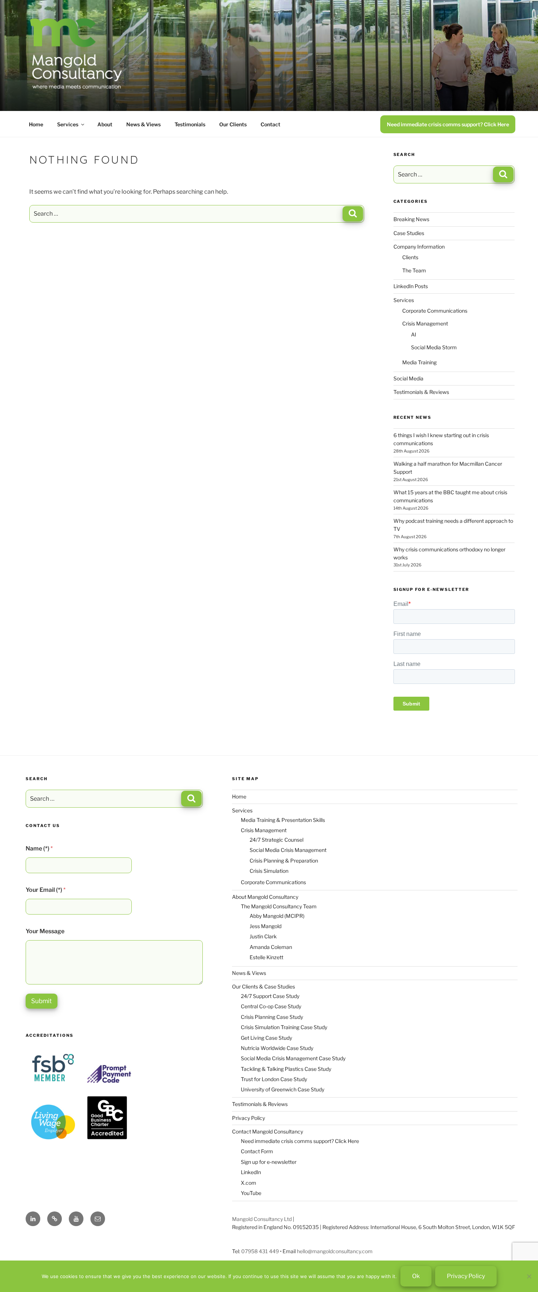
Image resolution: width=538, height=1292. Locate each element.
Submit (41, 1001)
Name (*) (39, 848)
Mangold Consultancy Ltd (262, 1219)
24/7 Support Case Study (270, 996)
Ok (416, 1276)
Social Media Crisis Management (288, 850)
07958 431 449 (260, 1251)
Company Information (419, 246)
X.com (248, 1183)
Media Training (419, 362)
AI (413, 334)
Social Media (408, 378)
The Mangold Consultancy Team (279, 906)
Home (36, 124)
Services (67, 124)
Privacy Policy (248, 1118)
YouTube (251, 1193)
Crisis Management (425, 323)
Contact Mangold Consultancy (267, 1131)
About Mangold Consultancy (265, 897)
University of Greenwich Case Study (282, 1089)
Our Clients (233, 124)
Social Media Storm (434, 347)
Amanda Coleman (271, 947)
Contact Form (257, 1151)
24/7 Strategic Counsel (276, 840)
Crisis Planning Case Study (272, 1017)
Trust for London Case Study (274, 1079)
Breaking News (411, 219)
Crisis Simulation (269, 871)
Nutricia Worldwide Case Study (277, 1048)
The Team (414, 270)
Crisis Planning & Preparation (284, 860)
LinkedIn (251, 1172)
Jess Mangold (265, 926)
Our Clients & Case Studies (263, 986)
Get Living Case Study (266, 1038)
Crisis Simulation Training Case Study (284, 1027)
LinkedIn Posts (410, 286)
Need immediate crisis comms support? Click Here (448, 124)
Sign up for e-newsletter (268, 1162)
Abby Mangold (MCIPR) (277, 916)
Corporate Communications (434, 311)
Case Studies (408, 233)
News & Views (143, 124)
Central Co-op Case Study (271, 1006)
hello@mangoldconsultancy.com (335, 1251)
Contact (270, 124)
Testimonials (190, 124)
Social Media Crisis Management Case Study (293, 1058)
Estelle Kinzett (266, 957)
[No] (529, 1276)
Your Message (45, 931)
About (104, 124)
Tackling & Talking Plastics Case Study (286, 1069)
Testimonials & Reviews (421, 392)
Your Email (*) (46, 889)
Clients (410, 257)
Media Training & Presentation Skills (283, 820)
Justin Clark (263, 936)
